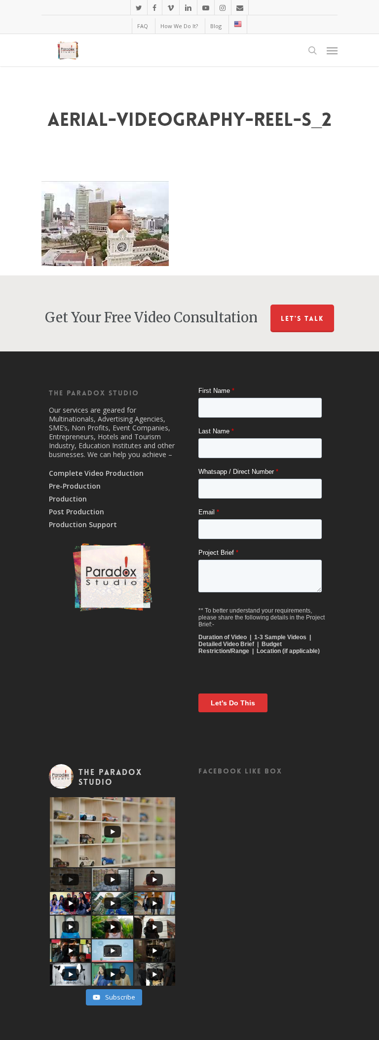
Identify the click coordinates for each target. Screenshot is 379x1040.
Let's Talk (302, 318)
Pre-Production (75, 486)
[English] (237, 24)
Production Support (83, 524)
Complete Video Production (96, 473)
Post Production (76, 511)
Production (68, 499)
